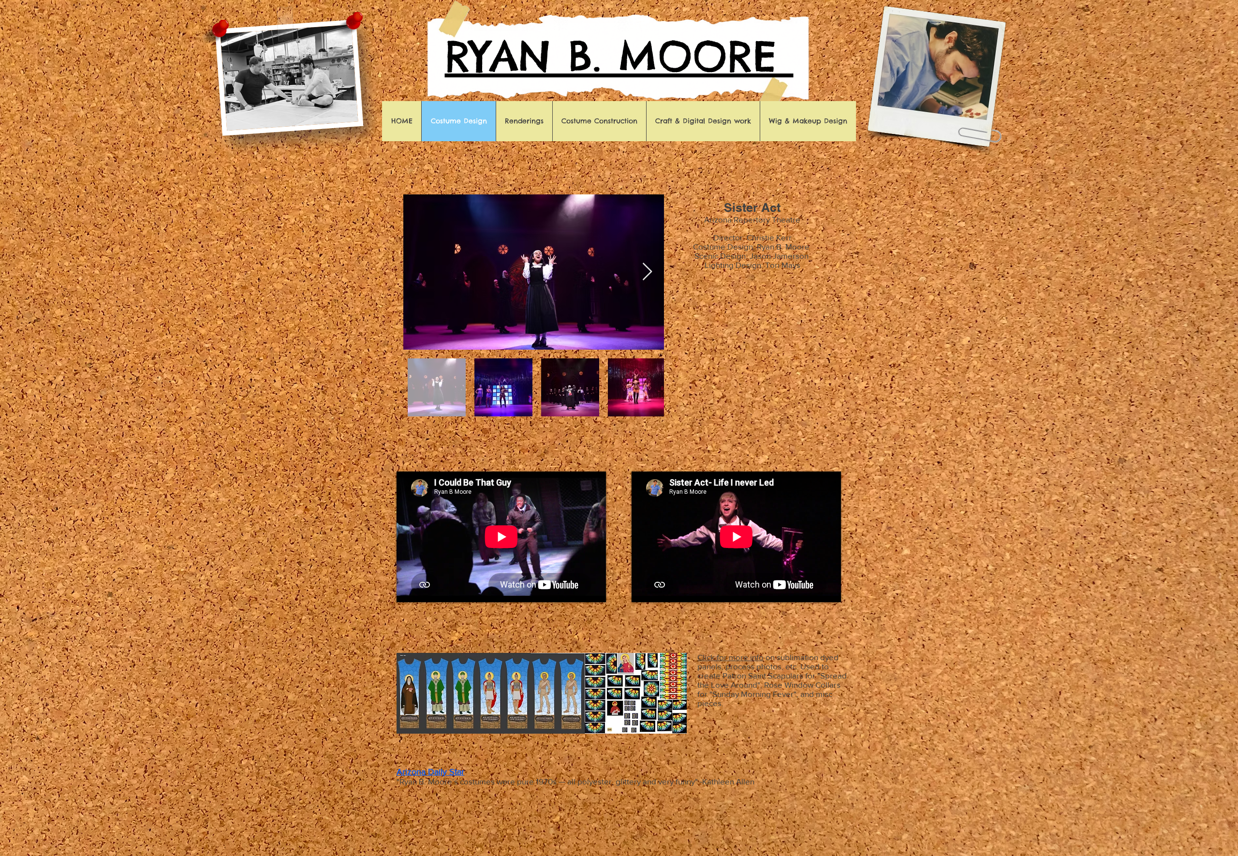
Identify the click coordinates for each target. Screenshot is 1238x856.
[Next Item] (647, 272)
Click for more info (730, 657)
